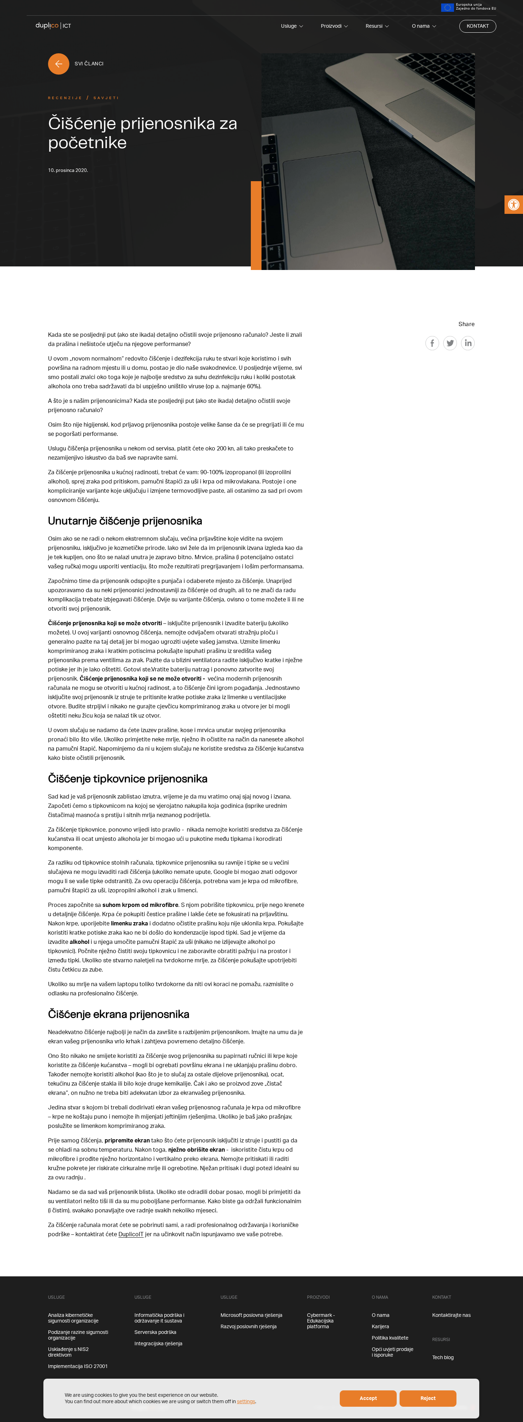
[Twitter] (450, 343)
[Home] (53, 26)
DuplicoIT (131, 1234)
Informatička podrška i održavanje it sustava (159, 1318)
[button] (513, 204)
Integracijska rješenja (158, 1343)
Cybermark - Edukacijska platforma (321, 1321)
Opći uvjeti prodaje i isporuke (392, 1352)
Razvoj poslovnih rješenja (249, 1326)
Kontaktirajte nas (451, 1315)
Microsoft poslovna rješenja (251, 1315)
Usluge (289, 26)
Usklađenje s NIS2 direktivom (68, 1352)
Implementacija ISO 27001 (78, 1366)
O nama (421, 26)
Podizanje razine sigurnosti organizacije (78, 1335)
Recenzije (65, 98)
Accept (368, 1398)
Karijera (380, 1326)
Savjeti (107, 98)
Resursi (374, 26)
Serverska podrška (155, 1332)
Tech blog (443, 1357)
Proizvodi (331, 26)
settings (246, 1401)
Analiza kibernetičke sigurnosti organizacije (73, 1318)
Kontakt (478, 26)
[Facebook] (432, 343)
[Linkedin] (468, 343)
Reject (428, 1398)
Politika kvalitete (390, 1338)
